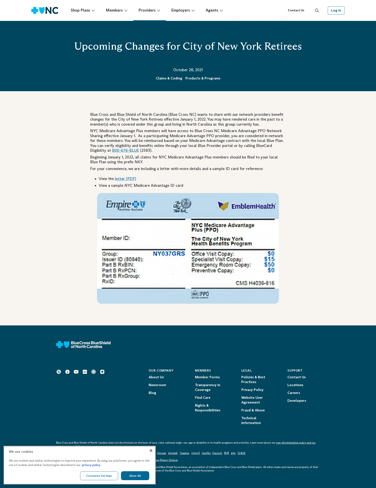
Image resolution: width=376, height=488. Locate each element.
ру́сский (173, 453)
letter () (125, 178)
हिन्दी (226, 453)
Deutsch (217, 453)
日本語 (241, 453)
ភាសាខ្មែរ (206, 453)
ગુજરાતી (195, 453)
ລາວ (233, 453)
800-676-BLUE (125, 150)
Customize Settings (99, 475)
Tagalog (184, 453)
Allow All (135, 475)
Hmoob (161, 453)
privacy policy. (91, 465)
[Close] (151, 450)
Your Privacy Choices (166, 460)
